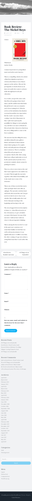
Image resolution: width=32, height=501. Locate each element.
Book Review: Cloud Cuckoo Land (10, 345)
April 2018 (3, 419)
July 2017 (3, 435)
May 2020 (3, 393)
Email (6, 301)
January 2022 (4, 384)
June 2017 (3, 437)
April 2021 (3, 386)
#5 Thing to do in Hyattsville (9, 351)
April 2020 (4, 395)
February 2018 (5, 422)
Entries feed (4, 474)
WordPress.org (5, 478)
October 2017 (4, 428)
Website (6, 309)
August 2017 (4, 433)
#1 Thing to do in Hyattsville (24, 253)
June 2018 (3, 415)
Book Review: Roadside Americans (8, 253)
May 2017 (3, 439)
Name (6, 293)
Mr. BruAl (3, 367)
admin (17, 33)
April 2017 (3, 441)
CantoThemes (16, 497)
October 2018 (4, 406)
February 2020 (5, 397)
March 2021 (4, 388)
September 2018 (5, 408)
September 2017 (5, 430)
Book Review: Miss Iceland (13, 364)
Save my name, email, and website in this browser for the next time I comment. (15, 323)
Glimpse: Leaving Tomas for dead (10, 349)
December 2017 (5, 424)
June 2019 (3, 402)
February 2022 (5, 382)
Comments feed (5, 476)
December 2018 (5, 404)
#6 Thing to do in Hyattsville (9, 343)
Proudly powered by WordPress (10, 495)
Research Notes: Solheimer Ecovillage (11, 347)
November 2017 (5, 426)
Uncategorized (7, 35)
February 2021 (5, 391)
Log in (3, 472)
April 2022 (4, 377)
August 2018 (4, 411)
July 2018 (3, 413)
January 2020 (4, 399)
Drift (16, 5)
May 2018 (3, 417)
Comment (7, 274)
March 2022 (4, 380)
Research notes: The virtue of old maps (15, 369)
